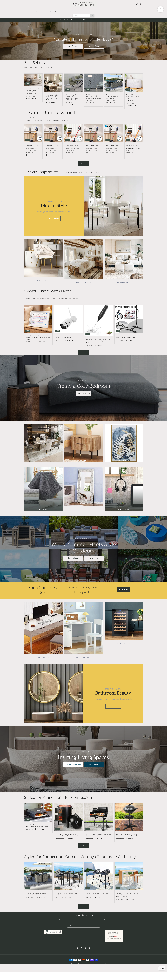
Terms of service (97, 963)
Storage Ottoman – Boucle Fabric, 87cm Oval (132, 96)
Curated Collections (73, 765)
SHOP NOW (123, 590)
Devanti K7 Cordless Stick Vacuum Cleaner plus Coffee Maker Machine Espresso (33, 148)
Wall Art (122, 460)
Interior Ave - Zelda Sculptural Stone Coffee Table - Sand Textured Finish (52, 97)
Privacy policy (78, 963)
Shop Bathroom (113, 706)
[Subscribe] (98, 925)
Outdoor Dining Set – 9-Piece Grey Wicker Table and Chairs (36, 894)
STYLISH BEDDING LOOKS (82, 282)
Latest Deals (94, 46)
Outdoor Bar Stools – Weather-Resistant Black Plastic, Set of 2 (98, 894)
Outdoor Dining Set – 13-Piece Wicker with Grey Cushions (112, 96)
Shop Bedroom (83, 393)
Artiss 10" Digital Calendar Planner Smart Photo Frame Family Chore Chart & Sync (38, 337)
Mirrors (82, 503)
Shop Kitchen (53, 218)
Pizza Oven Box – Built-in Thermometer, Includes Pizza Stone (37, 825)
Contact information (118, 963)
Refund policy (87, 963)
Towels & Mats (42, 509)
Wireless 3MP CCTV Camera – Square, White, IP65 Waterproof (67, 336)
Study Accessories (122, 509)
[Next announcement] (142, 20)
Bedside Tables (82, 460)
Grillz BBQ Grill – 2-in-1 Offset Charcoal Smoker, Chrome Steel (98, 835)
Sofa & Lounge (122, 282)
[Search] (92, 15)
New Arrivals (73, 46)
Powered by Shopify (68, 963)
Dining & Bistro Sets (94, 558)
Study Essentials (42, 657)
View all (83, 164)
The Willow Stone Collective (55, 963)
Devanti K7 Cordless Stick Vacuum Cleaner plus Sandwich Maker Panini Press (73, 148)
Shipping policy (107, 963)
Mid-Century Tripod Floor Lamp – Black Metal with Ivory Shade (93, 96)
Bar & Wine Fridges (122, 643)
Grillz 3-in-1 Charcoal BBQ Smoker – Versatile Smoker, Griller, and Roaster (67, 835)
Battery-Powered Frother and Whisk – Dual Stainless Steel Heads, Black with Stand (98, 341)
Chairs (42, 460)
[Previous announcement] (25, 20)
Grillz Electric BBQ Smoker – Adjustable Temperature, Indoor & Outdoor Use (128, 835)
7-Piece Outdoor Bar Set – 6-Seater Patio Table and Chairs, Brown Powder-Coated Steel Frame (128, 895)
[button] (35, 11)
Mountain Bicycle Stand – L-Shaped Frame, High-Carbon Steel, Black (127, 336)
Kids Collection (82, 657)
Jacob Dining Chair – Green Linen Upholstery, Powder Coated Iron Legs (72, 97)
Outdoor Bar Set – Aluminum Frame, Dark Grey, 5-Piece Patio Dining (67, 894)
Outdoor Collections (73, 558)
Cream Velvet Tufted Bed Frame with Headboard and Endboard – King (32, 91)
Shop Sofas (94, 765)
